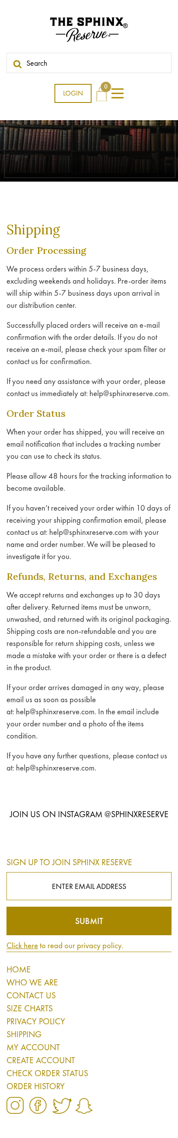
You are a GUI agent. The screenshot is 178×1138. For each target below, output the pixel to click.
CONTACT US (31, 995)
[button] (117, 93)
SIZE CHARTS (29, 1008)
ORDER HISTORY (35, 1086)
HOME (18, 969)
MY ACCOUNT (33, 1047)
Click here (22, 945)
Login (73, 93)
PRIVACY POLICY (35, 1021)
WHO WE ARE (32, 982)
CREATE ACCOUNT (40, 1060)
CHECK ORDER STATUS (47, 1073)
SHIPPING (23, 1034)
